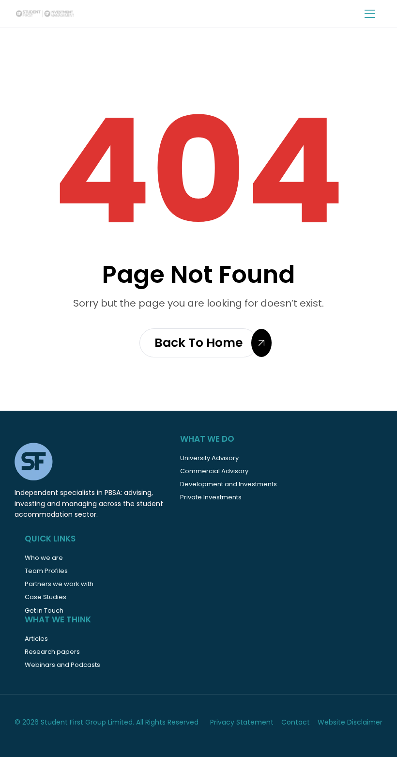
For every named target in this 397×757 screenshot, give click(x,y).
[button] (198, 342)
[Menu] (373, 14)
